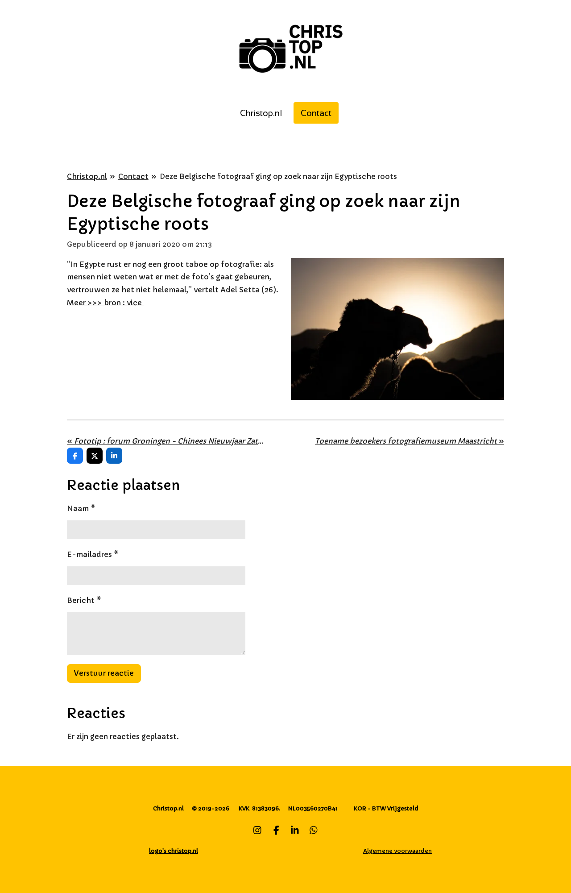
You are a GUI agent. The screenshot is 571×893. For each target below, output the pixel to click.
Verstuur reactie (104, 673)
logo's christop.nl (173, 850)
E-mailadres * (93, 554)
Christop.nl (87, 176)
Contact (133, 176)
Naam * (81, 508)
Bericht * (84, 600)
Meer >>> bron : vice (105, 302)
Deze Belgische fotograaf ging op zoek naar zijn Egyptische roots (278, 176)
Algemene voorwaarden (397, 850)
